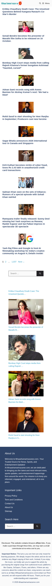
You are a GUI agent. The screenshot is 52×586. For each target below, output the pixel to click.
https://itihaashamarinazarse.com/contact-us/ (28, 573)
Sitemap (8, 511)
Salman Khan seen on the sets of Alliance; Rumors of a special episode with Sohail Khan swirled (24, 194)
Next (21, 262)
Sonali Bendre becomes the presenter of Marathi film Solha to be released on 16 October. (23, 38)
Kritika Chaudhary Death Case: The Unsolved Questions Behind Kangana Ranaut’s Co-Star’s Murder (25, 11)
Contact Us (9, 503)
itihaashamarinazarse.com (29, 582)
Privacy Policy (11, 496)
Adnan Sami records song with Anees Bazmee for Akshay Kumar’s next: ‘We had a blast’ (25, 92)
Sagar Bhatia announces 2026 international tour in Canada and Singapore (24, 142)
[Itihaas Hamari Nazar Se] (12, 3)
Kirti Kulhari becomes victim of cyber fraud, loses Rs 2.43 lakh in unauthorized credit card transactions (25, 167)
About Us (9, 507)
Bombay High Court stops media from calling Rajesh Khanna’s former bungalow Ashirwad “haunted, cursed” (25, 65)
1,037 (13, 262)
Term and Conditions (14, 500)
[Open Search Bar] (40, 3)
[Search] (40, 273)
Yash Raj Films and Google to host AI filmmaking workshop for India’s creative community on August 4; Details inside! (23, 251)
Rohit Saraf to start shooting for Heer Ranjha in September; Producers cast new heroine (25, 117)
